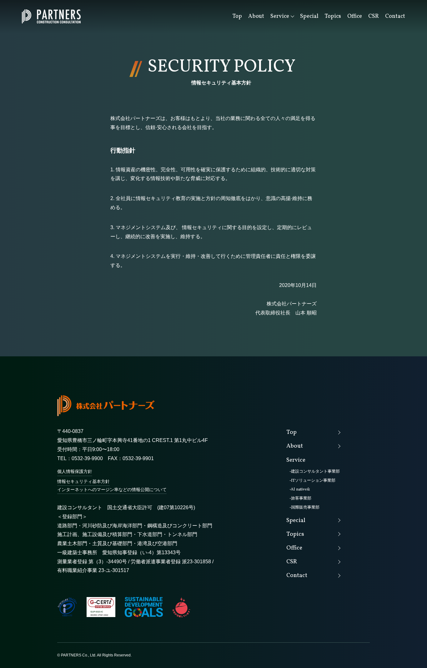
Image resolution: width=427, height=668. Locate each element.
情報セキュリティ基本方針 (83, 481)
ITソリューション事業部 (313, 481)
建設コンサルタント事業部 (315, 472)
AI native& (300, 489)
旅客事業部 (301, 498)
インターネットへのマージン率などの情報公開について (112, 489)
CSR (373, 16)
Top (237, 16)
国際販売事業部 (305, 507)
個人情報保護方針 (74, 471)
